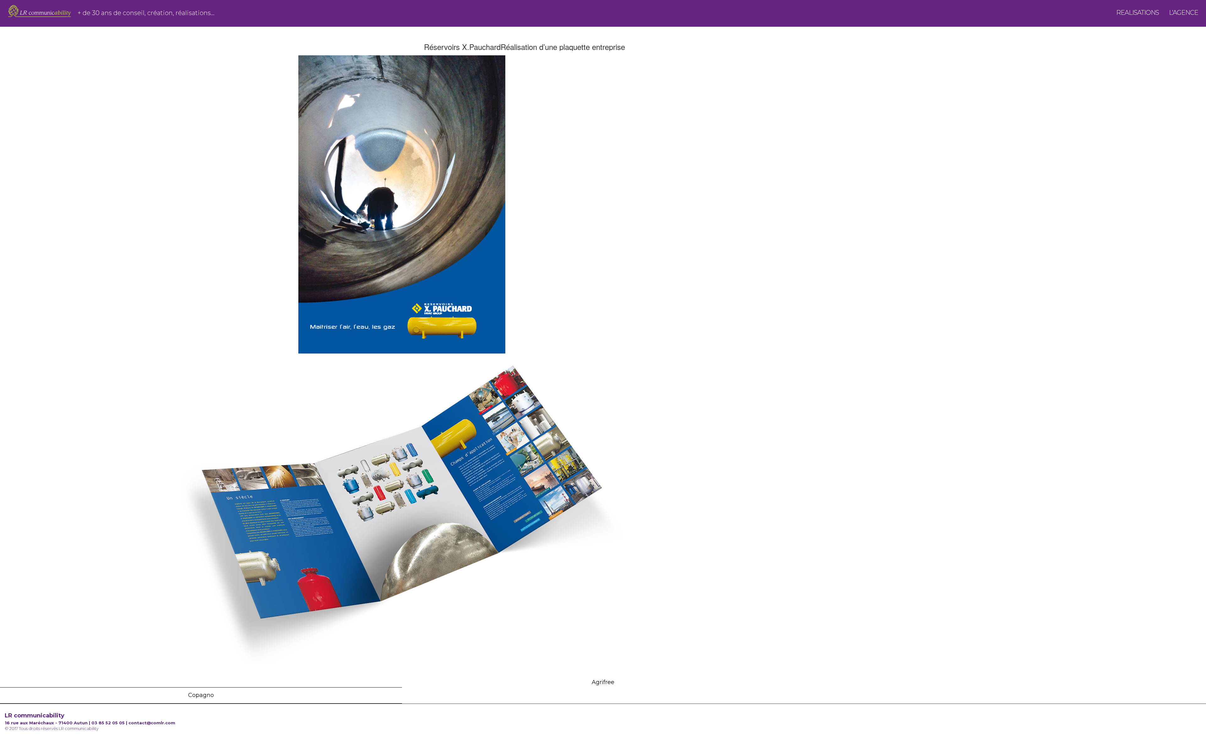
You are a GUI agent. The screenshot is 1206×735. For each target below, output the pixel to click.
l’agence (1183, 14)
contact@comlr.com (151, 722)
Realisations (1137, 14)
